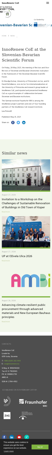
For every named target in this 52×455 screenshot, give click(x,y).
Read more (6, 212)
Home (4, 36)
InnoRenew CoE (10, 3)
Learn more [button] (9, 451)
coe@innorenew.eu (11, 363)
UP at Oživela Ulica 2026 (17, 256)
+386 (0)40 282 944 (12, 360)
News (12, 36)
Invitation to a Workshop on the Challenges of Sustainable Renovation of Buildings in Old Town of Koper (26, 203)
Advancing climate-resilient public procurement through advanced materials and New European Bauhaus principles (26, 311)
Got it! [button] (40, 447)
